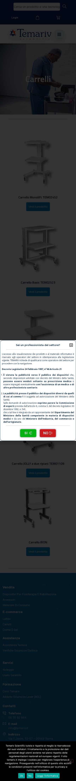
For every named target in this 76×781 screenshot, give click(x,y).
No (30, 775)
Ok (21, 775)
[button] (71, 345)
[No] (70, 761)
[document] (38, 390)
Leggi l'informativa (47, 775)
